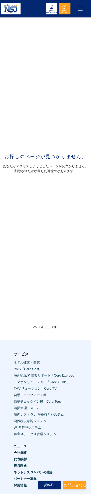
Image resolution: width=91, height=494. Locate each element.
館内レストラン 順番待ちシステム (39, 414)
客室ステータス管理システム (35, 434)
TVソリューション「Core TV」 (37, 388)
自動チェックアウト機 (30, 395)
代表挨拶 (20, 459)
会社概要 (20, 452)
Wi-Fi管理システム (27, 427)
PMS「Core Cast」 (28, 369)
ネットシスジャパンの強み (33, 472)
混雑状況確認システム (30, 421)
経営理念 (20, 465)
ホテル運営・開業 (27, 362)
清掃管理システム (27, 408)
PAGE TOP (48, 327)
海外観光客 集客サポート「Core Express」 (45, 375)
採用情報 (20, 485)
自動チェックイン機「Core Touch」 (40, 401)
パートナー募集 (25, 479)
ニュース (20, 446)
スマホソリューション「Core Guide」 (42, 382)
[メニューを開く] (80, 9)
